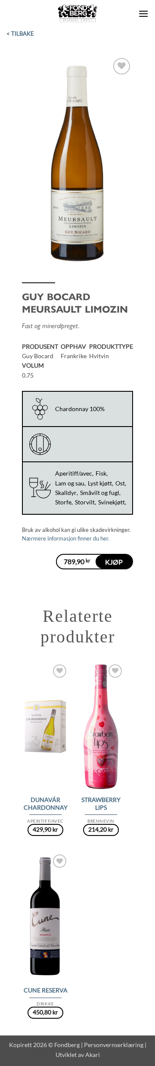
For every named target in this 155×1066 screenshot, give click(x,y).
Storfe (63, 502)
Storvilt (85, 502)
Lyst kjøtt (100, 483)
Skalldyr (66, 492)
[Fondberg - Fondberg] (77, 14)
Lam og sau (69, 483)
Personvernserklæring (113, 1044)
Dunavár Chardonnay (46, 803)
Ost (120, 483)
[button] (143, 13)
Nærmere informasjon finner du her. (65, 538)
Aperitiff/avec (73, 473)
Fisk (101, 473)
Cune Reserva (46, 990)
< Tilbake (20, 33)
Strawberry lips (101, 803)
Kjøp (114, 562)
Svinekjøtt (111, 502)
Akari (92, 1054)
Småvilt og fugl (99, 492)
